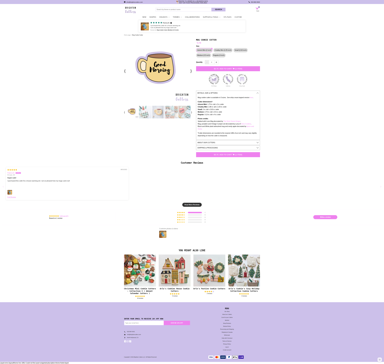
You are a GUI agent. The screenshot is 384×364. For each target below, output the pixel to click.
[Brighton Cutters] (130, 10)
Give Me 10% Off (177, 323)
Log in (227, 347)
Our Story (227, 311)
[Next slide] (380, 186)
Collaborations (192, 17)
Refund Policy (227, 326)
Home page (127, 35)
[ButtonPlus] (216, 62)
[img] (12, 170)
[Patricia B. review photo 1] (9, 192)
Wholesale (227, 335)
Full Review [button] (11, 197)
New (144, 17)
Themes (176, 17)
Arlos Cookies (246, 124)
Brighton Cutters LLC (139, 357)
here (251, 97)
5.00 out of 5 (64, 216)
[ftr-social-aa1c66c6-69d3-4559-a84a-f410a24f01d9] (125, 341)
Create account (227, 350)
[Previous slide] (3, 186)
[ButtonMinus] (207, 62)
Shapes (152, 17)
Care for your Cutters (227, 317)
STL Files (227, 17)
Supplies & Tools (210, 17)
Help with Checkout (227, 338)
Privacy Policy (227, 344)
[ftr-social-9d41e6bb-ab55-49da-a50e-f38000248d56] (130, 341)
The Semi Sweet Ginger (231, 121)
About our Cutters (227, 314)
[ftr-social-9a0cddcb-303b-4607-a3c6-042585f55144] (128, 341)
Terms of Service (227, 341)
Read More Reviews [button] (192, 205)
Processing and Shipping (227, 329)
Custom (238, 17)
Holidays (163, 17)
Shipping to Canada (227, 332)
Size (197, 46)
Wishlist (227, 320)
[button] (192, 26)
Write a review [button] (325, 217)
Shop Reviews (227, 323)
